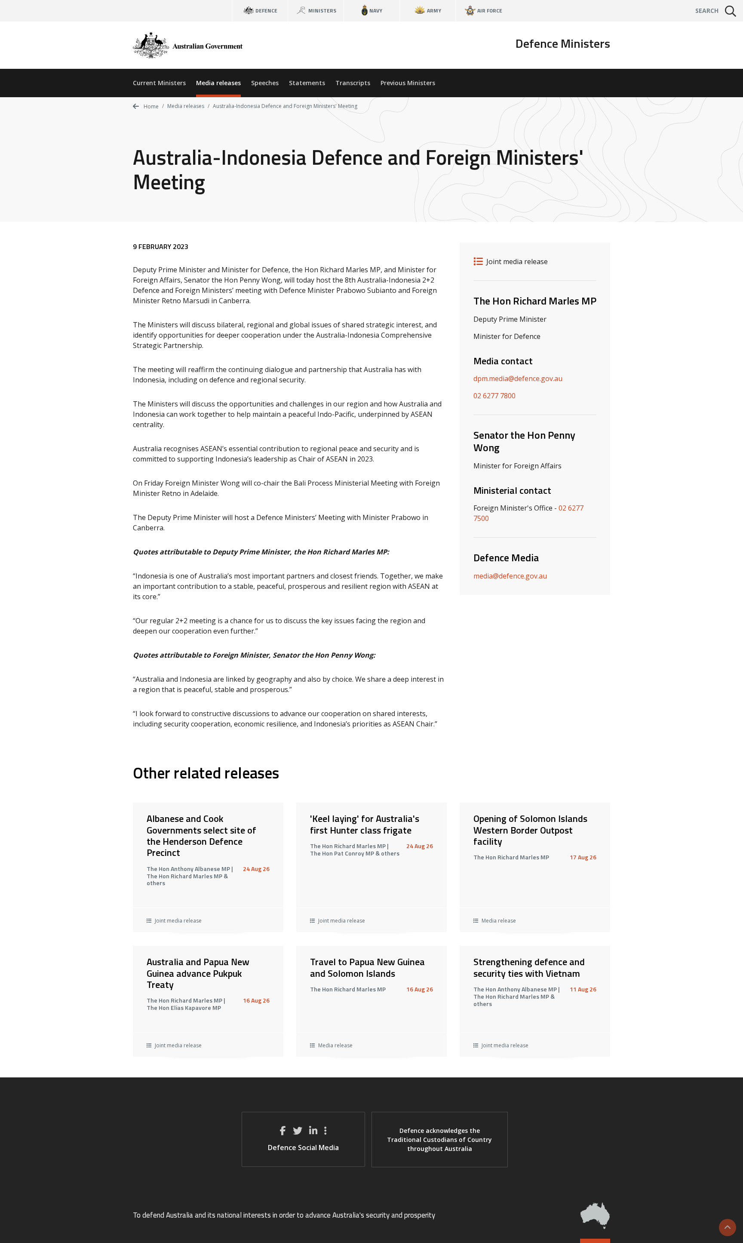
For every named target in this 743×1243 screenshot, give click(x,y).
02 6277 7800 (494, 395)
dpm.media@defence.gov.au (517, 378)
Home (150, 106)
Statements (307, 83)
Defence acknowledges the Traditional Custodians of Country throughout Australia (439, 1139)
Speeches (265, 83)
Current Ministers (159, 83)
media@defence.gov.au (510, 576)
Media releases (218, 83)
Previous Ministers (408, 83)
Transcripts (352, 83)
